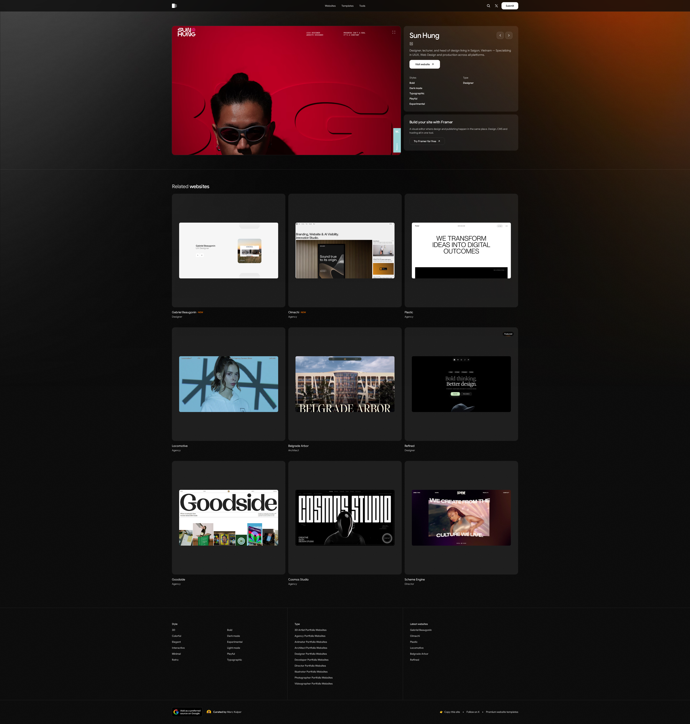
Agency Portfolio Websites (310, 636)
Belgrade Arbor (419, 653)
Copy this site (452, 712)
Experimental (417, 103)
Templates (347, 5)
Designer (468, 82)
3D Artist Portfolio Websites (311, 630)
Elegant (176, 641)
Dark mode (415, 88)
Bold (412, 82)
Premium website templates (502, 712)
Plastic (414, 641)
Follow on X (472, 712)
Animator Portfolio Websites (311, 641)
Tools (362, 5)
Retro (175, 659)
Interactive (178, 647)
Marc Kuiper (234, 712)
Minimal (176, 653)
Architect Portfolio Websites (311, 647)
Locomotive (417, 647)
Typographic (416, 93)
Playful (413, 98)
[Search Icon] (488, 6)
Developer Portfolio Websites (311, 659)
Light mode (233, 647)
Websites (330, 5)
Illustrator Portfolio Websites (311, 671)
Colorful (176, 636)
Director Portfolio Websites (310, 665)
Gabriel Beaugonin (421, 630)
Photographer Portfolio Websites (314, 677)
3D (173, 630)
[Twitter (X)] (496, 6)
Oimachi (415, 636)
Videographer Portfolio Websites (314, 683)
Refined (414, 659)
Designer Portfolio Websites (311, 653)
